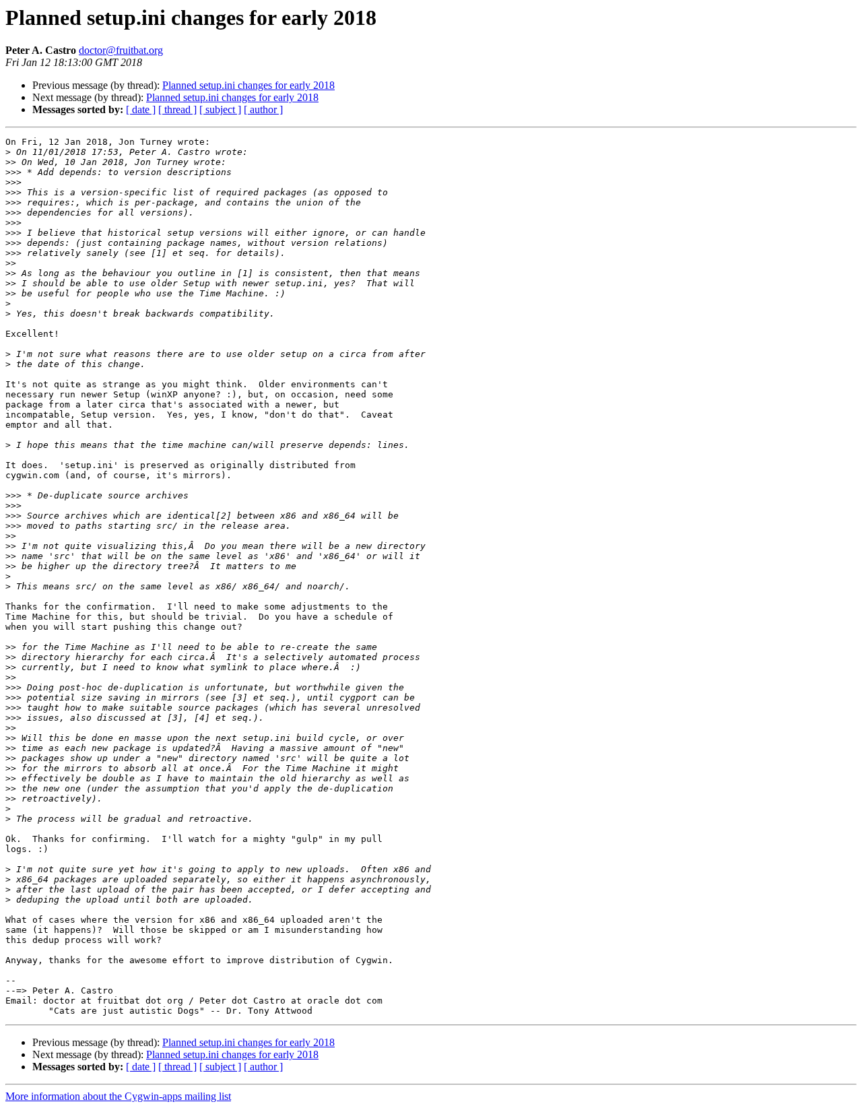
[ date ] (141, 109)
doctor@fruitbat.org (121, 50)
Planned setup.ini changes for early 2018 (248, 85)
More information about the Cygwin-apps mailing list (118, 1096)
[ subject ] (220, 109)
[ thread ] (177, 109)
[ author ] (263, 109)
